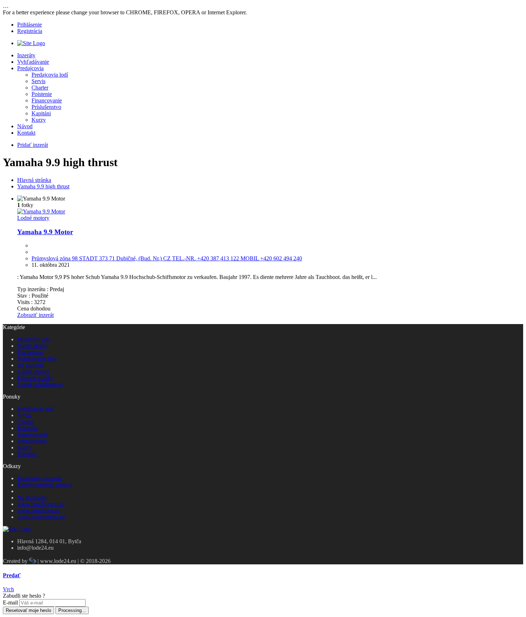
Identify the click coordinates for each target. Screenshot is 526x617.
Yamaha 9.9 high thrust (43, 186)
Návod (25, 126)
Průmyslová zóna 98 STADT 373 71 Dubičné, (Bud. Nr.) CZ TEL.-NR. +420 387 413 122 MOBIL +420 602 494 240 (166, 258)
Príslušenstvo (46, 107)
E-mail (10, 602)
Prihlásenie (29, 24)
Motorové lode (33, 339)
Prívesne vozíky (35, 378)
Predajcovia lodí (49, 75)
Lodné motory (33, 218)
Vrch (8, 589)
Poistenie (41, 94)
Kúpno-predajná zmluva (44, 485)
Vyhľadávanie (33, 62)
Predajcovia (30, 68)
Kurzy (38, 120)
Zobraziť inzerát (35, 315)
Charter (39, 88)
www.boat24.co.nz (38, 510)
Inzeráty (26, 55)
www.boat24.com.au (40, 504)
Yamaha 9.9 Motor (45, 232)
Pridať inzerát (32, 145)
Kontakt (26, 133)
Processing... (72, 610)
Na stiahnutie (32, 498)
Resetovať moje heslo (28, 610)
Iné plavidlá (30, 365)
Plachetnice (30, 352)
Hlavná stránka (34, 180)
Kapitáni (41, 113)
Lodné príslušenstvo (40, 384)
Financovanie (46, 100)
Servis (38, 81)
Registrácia (29, 31)
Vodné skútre (32, 346)
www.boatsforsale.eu (41, 517)
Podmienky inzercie (39, 478)
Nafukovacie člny (37, 359)
